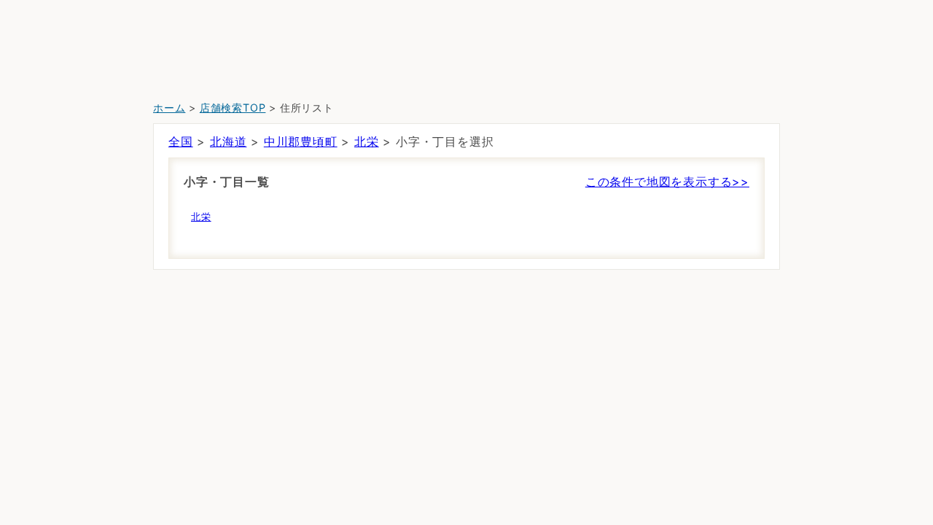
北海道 (228, 141)
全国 (180, 141)
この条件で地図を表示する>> (667, 181)
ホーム (169, 107)
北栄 (366, 141)
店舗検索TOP (233, 107)
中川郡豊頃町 (300, 141)
